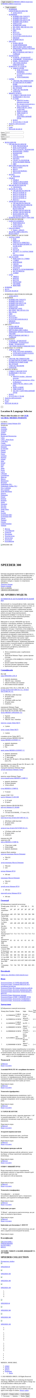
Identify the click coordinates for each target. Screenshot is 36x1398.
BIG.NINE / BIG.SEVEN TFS (23, 27)
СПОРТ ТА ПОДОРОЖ (21, 160)
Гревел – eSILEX (18, 230)
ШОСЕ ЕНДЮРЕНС (20, 171)
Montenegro (4, 481)
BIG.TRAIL (17, 29)
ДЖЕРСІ (16, 276)
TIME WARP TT (22, 113)
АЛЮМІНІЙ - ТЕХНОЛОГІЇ (22, 59)
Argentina (4, 429)
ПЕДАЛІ (16, 250)
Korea (3, 470)
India (2, 461)
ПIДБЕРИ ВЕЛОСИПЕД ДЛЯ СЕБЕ (21, 217)
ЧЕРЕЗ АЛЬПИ (22, 111)
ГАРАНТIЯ (16, 91)
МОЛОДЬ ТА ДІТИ (15, 189)
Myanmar (4, 482)
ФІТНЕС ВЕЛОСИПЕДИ (21, 212)
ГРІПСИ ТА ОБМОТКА (21, 242)
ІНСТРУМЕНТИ (18, 271)
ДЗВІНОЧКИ (17, 266)
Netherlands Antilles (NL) (9, 486)
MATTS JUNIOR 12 (19, 198)
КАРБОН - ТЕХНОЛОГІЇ (21, 57)
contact (7, 1366)
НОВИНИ (8, 287)
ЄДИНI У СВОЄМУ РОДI (22, 95)
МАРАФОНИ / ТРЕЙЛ (20, 151)
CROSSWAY (17, 187)
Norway (3, 493)
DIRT (14, 31)
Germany (4, 456)
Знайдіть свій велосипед (17, 124)
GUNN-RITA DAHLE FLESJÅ (23, 353)
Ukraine (3, 522)
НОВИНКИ (13, 14)
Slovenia (3, 507)
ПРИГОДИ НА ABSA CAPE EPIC (24, 108)
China (3, 438)
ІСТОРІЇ (15, 98)
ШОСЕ (15, 169)
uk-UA (7, 400)
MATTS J (16, 199)
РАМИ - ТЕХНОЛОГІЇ (20, 61)
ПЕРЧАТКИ (17, 282)
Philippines (4, 495)
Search (4, 134)
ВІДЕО (15, 120)
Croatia (3, 443)
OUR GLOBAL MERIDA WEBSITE (14, 417)
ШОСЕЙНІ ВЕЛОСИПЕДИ (18, 165)
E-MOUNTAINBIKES (16, 221)
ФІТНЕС (12, 174)
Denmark (4, 447)
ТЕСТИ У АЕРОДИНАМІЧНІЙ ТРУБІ (24, 116)
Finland (3, 452)
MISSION (16, 38)
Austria (3, 432)
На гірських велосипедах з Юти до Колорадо (26, 105)
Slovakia (3, 506)
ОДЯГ (11, 275)
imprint (7, 1368)
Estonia (3, 450)
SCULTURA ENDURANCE (22, 36)
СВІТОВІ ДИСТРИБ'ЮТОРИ (23, 81)
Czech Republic (6, 445)
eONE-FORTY (18, 226)
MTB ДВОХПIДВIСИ (20, 146)
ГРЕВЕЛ (12, 178)
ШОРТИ (16, 278)
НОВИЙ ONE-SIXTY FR (21, 20)
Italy (2, 466)
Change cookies (14, 1394)
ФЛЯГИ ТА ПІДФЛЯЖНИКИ (23, 269)
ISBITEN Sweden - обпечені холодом (23, 101)
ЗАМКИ (15, 273)
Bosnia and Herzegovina (8, 436)
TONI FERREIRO (23, 77)
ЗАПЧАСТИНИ (14, 237)
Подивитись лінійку (8, 1261)
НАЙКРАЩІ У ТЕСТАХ (21, 97)
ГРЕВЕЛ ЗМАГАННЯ (20, 182)
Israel (2, 465)
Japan (2, 468)
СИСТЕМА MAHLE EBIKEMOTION (20, 63)
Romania (3, 500)
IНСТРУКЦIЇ (17, 88)
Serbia (3, 502)
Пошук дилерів (6, 586)
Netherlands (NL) (6, 484)
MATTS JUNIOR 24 (19, 192)
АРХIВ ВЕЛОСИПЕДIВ (17, 201)
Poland (3, 497)
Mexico (3, 479)
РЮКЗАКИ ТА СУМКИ (21, 258)
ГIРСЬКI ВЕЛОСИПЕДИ (21, 191)
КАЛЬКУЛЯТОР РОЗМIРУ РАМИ (20, 360)
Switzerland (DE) (6, 515)
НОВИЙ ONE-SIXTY (20, 18)
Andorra (3, 427)
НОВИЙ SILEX (18, 39)
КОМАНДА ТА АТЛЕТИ (17, 66)
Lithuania (4, 473)
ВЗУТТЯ (16, 280)
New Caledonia (6, 488)
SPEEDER (16, 176)
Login (11, 127)
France (3, 454)
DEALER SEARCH (15, 129)
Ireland (3, 463)
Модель (7, 529)
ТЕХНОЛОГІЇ (13, 56)
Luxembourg (5, 475)
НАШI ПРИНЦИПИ (20, 45)
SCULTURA (17, 34)
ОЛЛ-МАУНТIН (18, 157)
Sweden (3, 513)
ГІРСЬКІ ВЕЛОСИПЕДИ (17, 144)
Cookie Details (25, 1394)
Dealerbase (8, 1371)
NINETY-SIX (17, 23)
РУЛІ (14, 239)
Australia (3, 431)
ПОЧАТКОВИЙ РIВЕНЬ (21, 162)
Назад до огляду (6, 1065)
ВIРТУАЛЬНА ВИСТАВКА (22, 47)
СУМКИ (16, 260)
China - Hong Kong (7, 439)
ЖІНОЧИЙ (16, 285)
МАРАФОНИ (17, 153)
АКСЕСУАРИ (13, 257)
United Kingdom (6, 524)
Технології (8, 539)
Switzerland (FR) (6, 516)
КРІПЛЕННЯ (17, 262)
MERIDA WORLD (15, 93)
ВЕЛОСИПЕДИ (10, 142)
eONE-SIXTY (17, 13)
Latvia (3, 472)
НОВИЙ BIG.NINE (19, 25)
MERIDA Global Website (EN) (11, 423)
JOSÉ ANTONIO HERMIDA (22, 71)
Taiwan (3, 518)
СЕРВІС (11, 79)
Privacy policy (24, 1390)
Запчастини (9, 538)
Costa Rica (4, 441)
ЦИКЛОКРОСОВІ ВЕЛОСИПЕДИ (19, 207)
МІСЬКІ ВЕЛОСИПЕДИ (17, 185)
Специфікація (9, 530)
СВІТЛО (16, 264)
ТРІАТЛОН (17, 173)
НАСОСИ (16, 267)
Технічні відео (9, 536)
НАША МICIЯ (18, 43)
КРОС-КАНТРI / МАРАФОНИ (23, 149)
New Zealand (5, 490)
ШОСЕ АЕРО (17, 167)
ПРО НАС (12, 41)
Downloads (8, 534)
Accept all (4, 1394)
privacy (7, 1369)
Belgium (3, 434)
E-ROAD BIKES (14, 228)
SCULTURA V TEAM (20, 122)
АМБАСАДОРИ (18, 68)
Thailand (3, 520)
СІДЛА (15, 248)
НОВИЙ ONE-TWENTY (21, 16)
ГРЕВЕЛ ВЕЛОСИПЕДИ (21, 210)
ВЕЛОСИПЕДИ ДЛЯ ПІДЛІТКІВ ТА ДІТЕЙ (21, 215)
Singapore (4, 504)
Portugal (3, 498)
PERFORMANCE (19, 223)
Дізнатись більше (6, 584)
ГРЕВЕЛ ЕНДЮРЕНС (20, 183)
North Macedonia (6, 491)
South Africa (5, 509)
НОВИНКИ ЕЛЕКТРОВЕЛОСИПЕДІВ (18, 10)
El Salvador (4, 448)
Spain (2, 511)
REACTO (16, 32)
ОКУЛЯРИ (16, 284)
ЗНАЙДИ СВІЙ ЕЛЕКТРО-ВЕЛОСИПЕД (18, 232)
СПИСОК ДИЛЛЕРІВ (20, 90)
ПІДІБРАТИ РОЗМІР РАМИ (22, 86)
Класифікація (9, 541)
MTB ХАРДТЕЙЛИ (19, 148)
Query (3, 132)
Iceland (3, 459)
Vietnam (3, 525)
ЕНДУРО (16, 158)
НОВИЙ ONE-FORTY (20, 22)
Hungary (3, 457)
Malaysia (3, 477)
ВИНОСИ (16, 241)
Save (27, 1396)
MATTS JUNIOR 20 (19, 194)
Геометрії (8, 532)
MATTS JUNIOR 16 (19, 196)
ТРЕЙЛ (15, 155)
